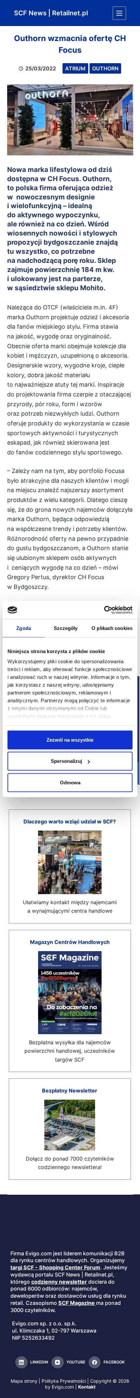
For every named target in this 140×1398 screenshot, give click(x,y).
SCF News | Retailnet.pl (51, 13)
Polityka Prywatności (64, 1381)
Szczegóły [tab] (65, 628)
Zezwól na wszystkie (70, 739)
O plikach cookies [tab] (112, 628)
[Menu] (119, 13)
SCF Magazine (76, 1303)
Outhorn (105, 68)
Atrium (75, 68)
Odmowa (70, 782)
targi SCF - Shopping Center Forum (55, 1267)
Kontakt (86, 1387)
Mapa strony (24, 1381)
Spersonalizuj (66, 761)
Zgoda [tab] (23, 628)
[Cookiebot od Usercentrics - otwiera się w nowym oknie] (104, 610)
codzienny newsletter (59, 1281)
